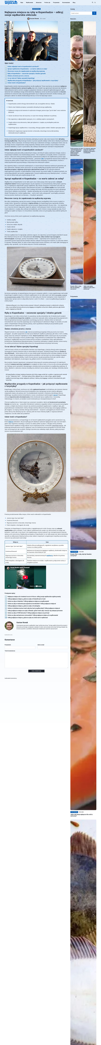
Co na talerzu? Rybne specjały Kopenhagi (21, 78)
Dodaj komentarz (36, 671)
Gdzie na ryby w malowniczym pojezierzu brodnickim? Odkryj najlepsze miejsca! (32, 603)
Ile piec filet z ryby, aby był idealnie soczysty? (75, 287)
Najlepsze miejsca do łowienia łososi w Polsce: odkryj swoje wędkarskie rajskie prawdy (34, 596)
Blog (74, 2)
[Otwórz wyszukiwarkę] (92, 2)
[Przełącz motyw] (95, 2)
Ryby (21, 2)
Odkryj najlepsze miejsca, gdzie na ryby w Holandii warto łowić (27, 599)
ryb (26, 332)
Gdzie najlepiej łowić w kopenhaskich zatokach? (23, 66)
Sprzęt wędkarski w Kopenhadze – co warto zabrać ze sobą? (27, 69)
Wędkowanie (29, 2)
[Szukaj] (94, 13)
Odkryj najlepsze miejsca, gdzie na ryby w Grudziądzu (24, 606)
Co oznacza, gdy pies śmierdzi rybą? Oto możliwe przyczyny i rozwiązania (89, 150)
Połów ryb (47, 2)
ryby (42, 158)
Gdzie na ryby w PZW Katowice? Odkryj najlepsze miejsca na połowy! (28, 613)
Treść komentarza (10, 651)
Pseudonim (8, 645)
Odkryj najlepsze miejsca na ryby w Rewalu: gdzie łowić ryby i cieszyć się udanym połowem (35, 610)
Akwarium (38, 2)
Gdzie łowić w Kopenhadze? (17, 83)
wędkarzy (50, 555)
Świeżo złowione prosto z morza (18, 76)
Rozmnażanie (66, 2)
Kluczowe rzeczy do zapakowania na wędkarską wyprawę (26, 71)
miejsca (10, 421)
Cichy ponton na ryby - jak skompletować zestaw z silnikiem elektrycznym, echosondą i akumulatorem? (76, 152)
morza (55, 395)
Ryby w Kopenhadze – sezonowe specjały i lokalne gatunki (27, 73)
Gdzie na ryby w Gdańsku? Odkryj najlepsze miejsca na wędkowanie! (28, 601)
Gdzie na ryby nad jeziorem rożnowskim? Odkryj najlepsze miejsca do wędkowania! (33, 615)
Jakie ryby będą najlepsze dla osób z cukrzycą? (89, 287)
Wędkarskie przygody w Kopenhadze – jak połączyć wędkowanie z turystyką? (33, 80)
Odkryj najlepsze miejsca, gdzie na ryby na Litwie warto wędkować (28, 617)
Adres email (41, 645)
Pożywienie (56, 2)
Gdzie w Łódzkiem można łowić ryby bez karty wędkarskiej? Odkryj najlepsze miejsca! (34, 608)
